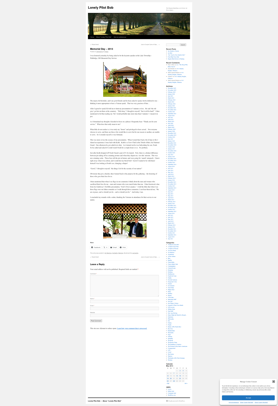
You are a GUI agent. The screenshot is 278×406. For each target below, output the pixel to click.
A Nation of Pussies (173, 248)
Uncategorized (171, 348)
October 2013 (171, 186)
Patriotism (170, 317)
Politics (170, 323)
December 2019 (172, 133)
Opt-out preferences (234, 402)
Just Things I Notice (173, 303)
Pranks (169, 325)
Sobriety (170, 336)
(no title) (170, 53)
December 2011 (172, 229)
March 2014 (171, 176)
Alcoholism (171, 254)
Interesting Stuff (172, 299)
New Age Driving (172, 313)
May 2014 (170, 172)
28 (174, 381)
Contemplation (171, 266)
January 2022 (171, 106)
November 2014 (172, 160)
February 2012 (171, 225)
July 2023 (170, 96)
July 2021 (170, 117)
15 (177, 376)
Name (92, 298)
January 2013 (171, 203)
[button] (274, 381)
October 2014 (171, 162)
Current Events (172, 268)
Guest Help (171, 287)
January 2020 (171, 131)
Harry (169, 291)
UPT (169, 350)
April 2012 (171, 221)
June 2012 (170, 217)
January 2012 (171, 227)
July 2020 (170, 123)
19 (168, 378)
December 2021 (172, 108)
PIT (169, 321)
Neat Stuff (170, 311)
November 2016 (172, 151)
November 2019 (172, 135)
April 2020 (171, 125)
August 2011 (171, 237)
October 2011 (171, 233)
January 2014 (171, 180)
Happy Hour (171, 289)
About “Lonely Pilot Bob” (246, 402)
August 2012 (171, 213)
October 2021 (171, 111)
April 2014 (171, 174)
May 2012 (170, 219)
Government (171, 285)
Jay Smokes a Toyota (173, 51)
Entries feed (171, 391)
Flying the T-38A (172, 282)
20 (171, 378)
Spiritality (115, 253)
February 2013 (171, 201)
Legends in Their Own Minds (175, 305)
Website (92, 312)
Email (92, 305)
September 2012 (172, 211)
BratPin (170, 260)
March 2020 (171, 127)
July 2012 (170, 215)
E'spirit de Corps (172, 276)
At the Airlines (171, 256)
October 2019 (171, 137)
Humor (170, 295)
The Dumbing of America (174, 344)
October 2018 (171, 147)
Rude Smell (94, 44)
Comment (93, 274)
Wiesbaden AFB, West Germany (176, 358)
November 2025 (172, 90)
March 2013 (171, 199)
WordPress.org (172, 395)
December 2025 (172, 88)
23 (180, 378)
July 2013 (170, 192)
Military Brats (171, 309)
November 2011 (172, 231)
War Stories (171, 354)
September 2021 (172, 113)
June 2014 (170, 170)
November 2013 (172, 184)
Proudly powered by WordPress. (176, 401)
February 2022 (171, 104)
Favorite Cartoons (172, 280)
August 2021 (171, 115)
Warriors (120, 253)
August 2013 (171, 190)
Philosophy (171, 319)
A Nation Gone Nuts (173, 246)
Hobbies (170, 293)
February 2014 (171, 178)
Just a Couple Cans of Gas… (150, 44)
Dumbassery (171, 274)
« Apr (167, 383)
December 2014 (172, 158)
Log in (169, 389)
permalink (135, 253)
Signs (169, 334)
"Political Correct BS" (173, 244)
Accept (248, 398)
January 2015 (171, 156)
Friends (170, 284)
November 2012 (172, 207)
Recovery (170, 329)
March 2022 (171, 102)
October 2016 (171, 153)
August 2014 (171, 166)
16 (180, 376)
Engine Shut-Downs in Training (176, 59)
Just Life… (171, 301)
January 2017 (171, 149)
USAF (169, 352)
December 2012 (172, 205)
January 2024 (171, 94)
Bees (169, 258)
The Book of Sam (172, 342)
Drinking (170, 272)
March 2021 (171, 121)
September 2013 (172, 188)
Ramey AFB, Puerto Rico (174, 327)
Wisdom (170, 360)
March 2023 (171, 98)
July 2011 (170, 239)
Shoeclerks (171, 332)
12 (168, 376)
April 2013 (171, 197)
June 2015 (170, 154)
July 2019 (170, 139)
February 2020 (171, 129)
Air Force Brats (172, 250)
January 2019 (171, 141)
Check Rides (171, 262)
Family (169, 278)
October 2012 (171, 209)
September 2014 (172, 164)
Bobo (106, 51)
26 (168, 381)
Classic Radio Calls (173, 264)
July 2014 (170, 168)
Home (92, 37)
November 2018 (172, 145)
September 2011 (172, 235)
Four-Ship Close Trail (173, 57)
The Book (170, 340)
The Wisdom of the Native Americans (177, 346)
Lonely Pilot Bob (100, 7)
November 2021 (172, 109)
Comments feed (172, 393)
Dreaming (170, 270)
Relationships (171, 330)
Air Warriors (108, 253)
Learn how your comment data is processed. (132, 328)
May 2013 (170, 196)
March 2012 (171, 223)
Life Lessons (171, 307)
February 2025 (171, 92)
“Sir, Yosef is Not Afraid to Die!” (176, 55)
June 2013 (170, 194)
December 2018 (172, 143)
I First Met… (171, 297)
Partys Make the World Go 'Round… (177, 315)
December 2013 (172, 182)
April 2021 (171, 119)
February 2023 (171, 100)
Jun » (186, 383)
